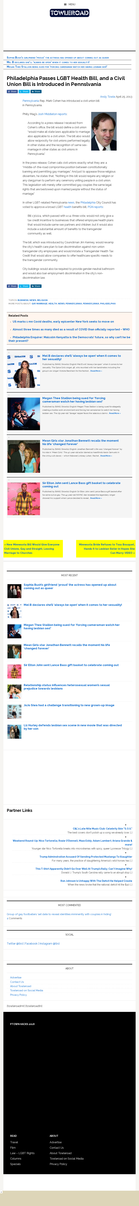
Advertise (15, 977)
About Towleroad (20, 986)
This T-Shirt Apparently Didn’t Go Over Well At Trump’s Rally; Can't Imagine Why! (83, 868)
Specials (15, 1164)
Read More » (96, 371)
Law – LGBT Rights (22, 1153)
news (71, 202)
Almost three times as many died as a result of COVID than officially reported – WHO (71, 329)
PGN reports (95, 207)
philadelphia (108, 303)
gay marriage (39, 303)
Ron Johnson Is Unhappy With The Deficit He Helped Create (96, 881)
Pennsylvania (31, 100)
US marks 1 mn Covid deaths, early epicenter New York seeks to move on (63, 321)
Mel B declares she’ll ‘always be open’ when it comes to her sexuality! (48, 62)
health (68, 207)
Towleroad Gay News (69, 13)
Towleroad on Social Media (26, 990)
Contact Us (17, 981)
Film (13, 1147)
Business (23, 300)
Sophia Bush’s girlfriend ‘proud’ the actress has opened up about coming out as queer (58, 57)
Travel (14, 1142)
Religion (42, 300)
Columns (15, 1158)
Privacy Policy (18, 994)
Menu (72, 4)
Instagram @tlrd (49, 943)
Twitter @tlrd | (16, 943)
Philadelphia (87, 202)
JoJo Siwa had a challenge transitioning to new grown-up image (69, 705)
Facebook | (32, 943)
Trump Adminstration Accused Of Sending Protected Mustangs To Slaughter (85, 856)
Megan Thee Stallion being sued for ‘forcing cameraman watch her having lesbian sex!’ (57, 66)
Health (52, 303)
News (32, 300)
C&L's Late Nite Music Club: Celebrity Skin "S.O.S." (102, 828)
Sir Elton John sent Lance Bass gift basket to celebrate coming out (71, 665)
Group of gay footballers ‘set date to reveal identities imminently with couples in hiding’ (59, 914)
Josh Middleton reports (52, 114)
